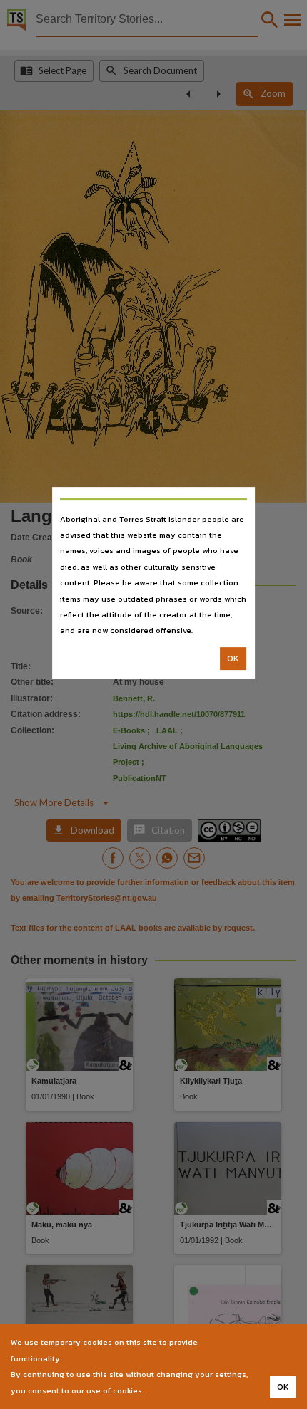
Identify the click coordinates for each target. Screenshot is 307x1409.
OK (233, 658)
